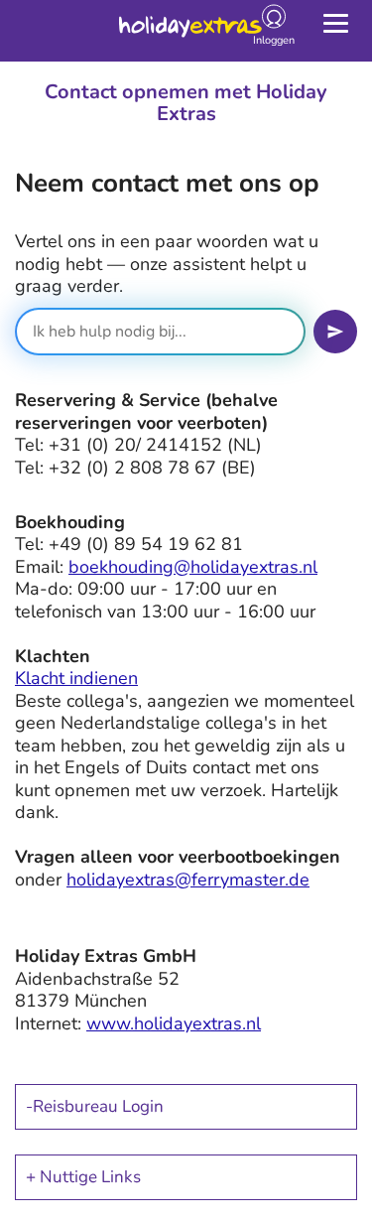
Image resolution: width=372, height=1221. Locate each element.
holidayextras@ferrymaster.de (188, 879)
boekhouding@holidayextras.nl (192, 567)
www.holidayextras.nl (173, 1023)
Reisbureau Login (98, 1106)
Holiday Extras (190, 30)
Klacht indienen (76, 678)
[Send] (335, 331)
